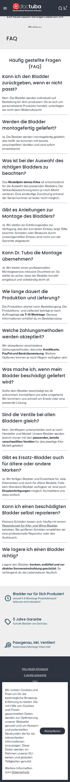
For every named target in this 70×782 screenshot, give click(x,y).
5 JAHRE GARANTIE (35, 675)
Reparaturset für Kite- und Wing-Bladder (30, 526)
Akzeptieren (52, 731)
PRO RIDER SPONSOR (35, 669)
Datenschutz (20, 772)
